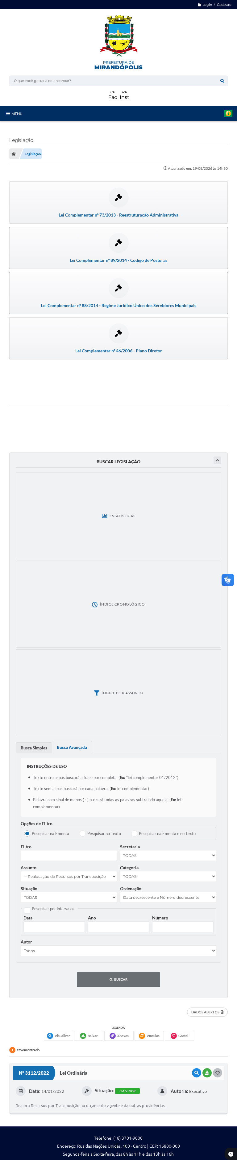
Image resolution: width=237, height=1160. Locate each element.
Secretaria (130, 846)
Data (27, 917)
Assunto (28, 867)
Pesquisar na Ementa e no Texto (167, 833)
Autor (26, 941)
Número (160, 917)
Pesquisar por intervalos (53, 908)
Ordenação (130, 888)
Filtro (26, 846)
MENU (17, 114)
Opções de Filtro (36, 823)
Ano (92, 917)
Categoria (129, 867)
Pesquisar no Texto (104, 833)
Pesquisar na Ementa (50, 833)
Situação (29, 888)
